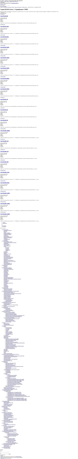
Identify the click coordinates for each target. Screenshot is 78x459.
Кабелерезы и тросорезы (8, 230)
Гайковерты (6, 254)
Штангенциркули (6, 274)
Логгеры (5, 284)
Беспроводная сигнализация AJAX (9, 306)
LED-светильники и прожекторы (9, 294)
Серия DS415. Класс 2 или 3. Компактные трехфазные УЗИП (17, 399)
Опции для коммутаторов (8, 405)
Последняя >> (4, 226)
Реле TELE (5, 373)
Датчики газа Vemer (7, 358)
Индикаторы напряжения (8, 268)
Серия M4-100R (8, 372)
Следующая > (4, 225)
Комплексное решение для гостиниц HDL (12, 338)
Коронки (7, 250)
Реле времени (8, 374)
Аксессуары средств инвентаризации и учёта (11, 443)
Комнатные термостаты (7, 303)
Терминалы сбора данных (10, 441)
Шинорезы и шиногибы (7, 237)
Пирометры (6, 271)
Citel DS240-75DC (4, 26)
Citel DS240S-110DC (5, 193)
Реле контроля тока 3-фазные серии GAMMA (15, 381)
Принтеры (7, 432)
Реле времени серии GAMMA (12, 375)
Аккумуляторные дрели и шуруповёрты (10, 242)
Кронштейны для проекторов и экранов (10, 430)
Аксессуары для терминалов (12, 442)
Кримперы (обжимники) (8, 233)
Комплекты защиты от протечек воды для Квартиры (14, 316)
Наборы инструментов (7, 234)
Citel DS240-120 (4, 99)
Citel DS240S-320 (4, 151)
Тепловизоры (6, 272)
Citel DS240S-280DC (5, 130)
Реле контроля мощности (9, 385)
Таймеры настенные (7, 297)
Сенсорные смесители (7, 301)
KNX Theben (6, 335)
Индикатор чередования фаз (8, 278)
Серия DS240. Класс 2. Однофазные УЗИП (14, 392)
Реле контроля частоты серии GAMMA (14, 382)
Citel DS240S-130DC (5, 203)
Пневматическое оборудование (7, 412)
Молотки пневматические (8, 416)
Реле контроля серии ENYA (12, 378)
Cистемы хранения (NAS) (6, 420)
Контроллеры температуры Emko (9, 388)
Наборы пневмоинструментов (8, 417)
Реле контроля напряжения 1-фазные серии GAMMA (16, 379)
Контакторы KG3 (8, 367)
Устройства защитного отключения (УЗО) (10, 356)
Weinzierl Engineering (7, 336)
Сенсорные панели (9, 327)
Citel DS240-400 (4, 16)
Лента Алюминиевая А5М (8, 360)
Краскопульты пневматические (9, 415)
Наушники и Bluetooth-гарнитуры (9, 426)
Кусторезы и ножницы (7, 258)
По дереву (7, 248)
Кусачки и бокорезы (7, 232)
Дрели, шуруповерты (7, 245)
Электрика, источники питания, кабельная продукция (10, 354)
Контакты (16, 1)
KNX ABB (5, 350)
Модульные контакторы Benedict (11, 363)
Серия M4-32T (8, 370)
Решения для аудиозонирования (11, 345)
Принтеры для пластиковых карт (13, 435)
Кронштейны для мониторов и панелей (10, 429)
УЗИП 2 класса (24, 7)
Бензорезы (5, 266)
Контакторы (6, 362)
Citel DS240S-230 (4, 141)
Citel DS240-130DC (4, 57)
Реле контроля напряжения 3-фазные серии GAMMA (16, 380)
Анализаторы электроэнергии (8, 269)
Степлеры (5, 251)
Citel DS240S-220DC (5, 214)
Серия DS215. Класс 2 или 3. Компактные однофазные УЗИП (17, 398)
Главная (1, 1)
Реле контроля (8, 377)
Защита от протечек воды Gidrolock (9, 312)
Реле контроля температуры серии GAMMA (14, 383)
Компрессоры (6, 418)
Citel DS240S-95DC (4, 182)
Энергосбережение (9, 333)
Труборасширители (7, 239)
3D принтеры (6, 423)
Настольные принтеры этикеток (13, 433)
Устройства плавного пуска (8, 387)
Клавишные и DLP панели (10, 347)
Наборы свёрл (8, 249)
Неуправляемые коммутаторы (8, 402)
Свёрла (5, 246)
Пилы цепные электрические (8, 257)
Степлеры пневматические (8, 419)
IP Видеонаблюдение (7, 308)
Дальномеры (6, 273)
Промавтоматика (4, 361)
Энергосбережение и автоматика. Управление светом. (10, 291)
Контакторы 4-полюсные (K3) (10, 365)
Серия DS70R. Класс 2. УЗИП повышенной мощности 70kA (17, 395)
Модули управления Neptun (10, 320)
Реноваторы (6, 252)
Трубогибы (5, 238)
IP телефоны (6, 410)
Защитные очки (6, 445)
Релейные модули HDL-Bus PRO (11, 344)
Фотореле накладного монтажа (9, 298)
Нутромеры (6, 275)
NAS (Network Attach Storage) (8, 421)
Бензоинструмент (5, 265)
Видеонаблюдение (5, 307)
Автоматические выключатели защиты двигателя (11, 369)
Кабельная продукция (7, 357)
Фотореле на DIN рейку (7, 299)
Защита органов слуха (7, 446)
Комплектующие (8, 321)
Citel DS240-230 (4, 109)
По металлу (7, 247)
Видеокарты (6, 407)
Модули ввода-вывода (9, 343)
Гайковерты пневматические (8, 413)
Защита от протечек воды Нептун (9, 317)
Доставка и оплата (6, 1)
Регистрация (4, 6)
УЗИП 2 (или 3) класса (9, 397)
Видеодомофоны (6, 323)
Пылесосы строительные (8, 290)
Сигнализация (4, 305)
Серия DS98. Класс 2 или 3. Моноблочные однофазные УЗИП (17, 400)
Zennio (5, 326)
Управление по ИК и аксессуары (11, 340)
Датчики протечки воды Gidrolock (11, 313)
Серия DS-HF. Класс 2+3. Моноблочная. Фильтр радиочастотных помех (19, 396)
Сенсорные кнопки (9, 328)
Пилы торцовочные (7, 256)
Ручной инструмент (5, 229)
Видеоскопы (6, 276)
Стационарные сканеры (11, 438)
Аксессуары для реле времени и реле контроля (13, 386)
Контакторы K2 (8, 368)
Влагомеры (5, 279)
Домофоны (4, 322)
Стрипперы (6, 235)
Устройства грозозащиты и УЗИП (9, 7)
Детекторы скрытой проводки (8, 277)
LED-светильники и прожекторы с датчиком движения (12, 293)
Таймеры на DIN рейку (7, 296)
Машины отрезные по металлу (8, 260)
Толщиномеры (6, 286)
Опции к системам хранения (8, 422)
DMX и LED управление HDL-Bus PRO (12, 339)
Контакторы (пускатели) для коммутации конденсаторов (14, 366)
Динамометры (6, 281)
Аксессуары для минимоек (8, 289)
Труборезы (5, 240)
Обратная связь (12, 1)
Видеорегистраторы (9, 309)
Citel (1, 455)
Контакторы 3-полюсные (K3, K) (11, 364)
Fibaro (5, 352)
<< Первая (3, 222)
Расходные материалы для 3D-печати (9, 424)
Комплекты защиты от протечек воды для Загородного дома (15, 315)
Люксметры (6, 283)
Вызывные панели (7, 324)
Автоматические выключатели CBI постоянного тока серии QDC (14, 355)
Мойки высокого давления (8, 288)
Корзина (2, 4)
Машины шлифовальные (8, 264)
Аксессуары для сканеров (11, 440)
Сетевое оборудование (5, 401)
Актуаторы (7, 329)
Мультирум (7, 334)
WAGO (5, 351)
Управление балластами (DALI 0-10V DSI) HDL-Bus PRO (15, 346)
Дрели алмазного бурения (8, 263)
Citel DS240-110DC (4, 47)
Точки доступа (6, 403)
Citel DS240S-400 (4, 161)
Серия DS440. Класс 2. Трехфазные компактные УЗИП (16, 394)
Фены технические (7, 262)
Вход (1, 6)
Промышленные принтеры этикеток (13, 434)
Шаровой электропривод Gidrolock (11, 314)
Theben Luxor (6, 337)
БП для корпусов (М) (7, 409)
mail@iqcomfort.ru (15, 3)
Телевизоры (6, 428)
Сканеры (7, 437)
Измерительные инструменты (6, 267)
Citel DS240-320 (4, 120)
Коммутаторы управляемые (8, 404)
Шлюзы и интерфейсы (9, 332)
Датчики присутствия (7, 295)
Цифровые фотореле (9, 300)
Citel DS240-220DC (4, 68)
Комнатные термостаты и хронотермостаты (9, 302)
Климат (7, 330)
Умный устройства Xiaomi (8, 353)
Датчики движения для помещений (9, 292)
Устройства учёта (6, 436)
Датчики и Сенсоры (9, 331)
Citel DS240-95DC (4, 36)
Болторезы (5, 231)
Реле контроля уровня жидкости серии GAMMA (15, 384)
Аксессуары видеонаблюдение (8, 310)
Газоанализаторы (6, 280)
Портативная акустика (7, 427)
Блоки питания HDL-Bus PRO (10, 348)
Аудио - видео (4, 425)
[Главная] (2, 2)
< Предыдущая (4, 223)
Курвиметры (6, 285)
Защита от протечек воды (6, 311)
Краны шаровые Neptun (9, 319)
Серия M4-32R (8, 371)
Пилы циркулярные (7, 255)
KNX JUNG (6, 349)
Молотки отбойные (7, 244)
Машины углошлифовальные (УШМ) (9, 261)
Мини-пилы (6, 259)
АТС (4, 411)
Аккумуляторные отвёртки (8, 241)
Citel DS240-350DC (4, 89)
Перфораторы (6, 243)
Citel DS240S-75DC (4, 172)
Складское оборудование (6, 447)
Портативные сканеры (11, 439)
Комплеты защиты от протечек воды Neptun (12, 318)
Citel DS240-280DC (4, 78)
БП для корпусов (6, 408)
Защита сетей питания (18, 7)
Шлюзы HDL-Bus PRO (9, 341)
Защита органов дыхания (8, 444)
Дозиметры (5, 282)
